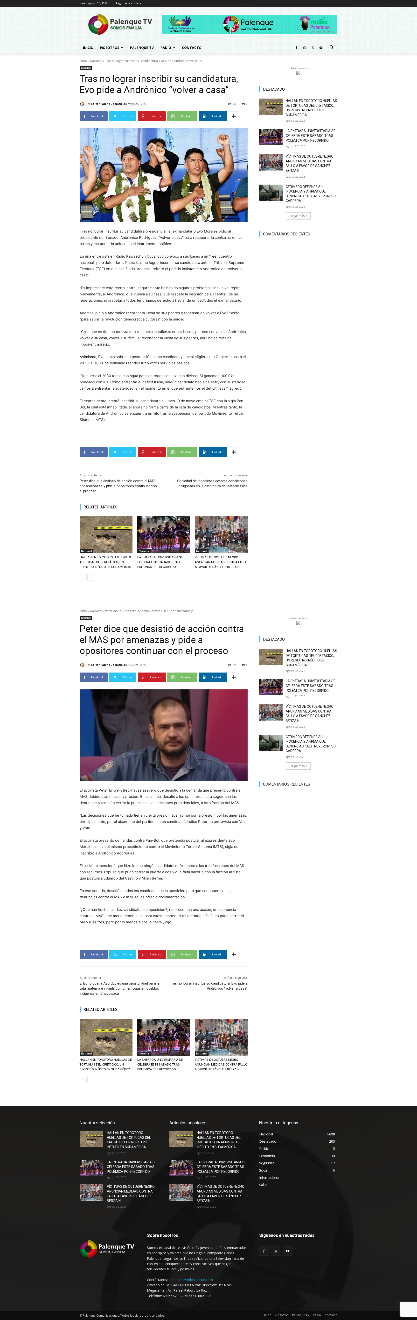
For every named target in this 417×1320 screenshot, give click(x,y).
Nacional (96, 61)
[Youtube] (321, 47)
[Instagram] (304, 47)
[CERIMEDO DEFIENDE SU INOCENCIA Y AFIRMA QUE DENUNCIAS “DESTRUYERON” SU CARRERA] (271, 193)
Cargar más (297, 216)
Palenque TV (142, 47)
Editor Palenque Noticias (109, 104)
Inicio (88, 47)
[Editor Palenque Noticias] (83, 103)
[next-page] (90, 577)
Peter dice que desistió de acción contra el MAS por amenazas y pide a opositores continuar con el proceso (118, 486)
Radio (165, 47)
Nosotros (109, 47)
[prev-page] (83, 577)
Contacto (192, 47)
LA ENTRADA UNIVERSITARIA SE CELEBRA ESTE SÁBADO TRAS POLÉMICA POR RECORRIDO (160, 562)
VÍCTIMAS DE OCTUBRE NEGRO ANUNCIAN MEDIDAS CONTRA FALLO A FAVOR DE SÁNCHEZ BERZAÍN (221, 562)
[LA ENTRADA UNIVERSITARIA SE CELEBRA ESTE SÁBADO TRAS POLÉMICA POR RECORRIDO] (163, 534)
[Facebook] (296, 47)
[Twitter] (312, 47)
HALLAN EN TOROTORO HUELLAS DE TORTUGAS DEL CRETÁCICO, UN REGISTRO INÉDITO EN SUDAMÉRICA (106, 562)
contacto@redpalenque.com (191, 1279)
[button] (331, 48)
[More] (234, 116)
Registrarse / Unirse (128, 3)
